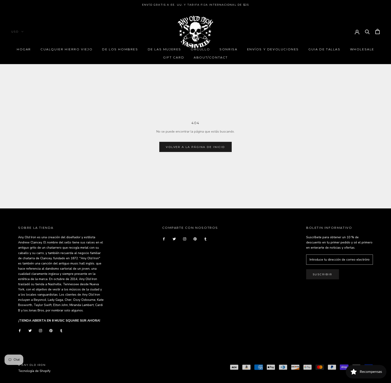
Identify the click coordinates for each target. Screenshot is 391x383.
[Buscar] (367, 31)
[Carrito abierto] (377, 31)
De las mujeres (164, 49)
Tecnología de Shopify (34, 371)
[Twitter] (30, 330)
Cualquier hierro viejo (67, 49)
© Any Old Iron (32, 365)
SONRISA (228, 49)
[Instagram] (40, 330)
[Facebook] (19, 330)
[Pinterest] (50, 330)
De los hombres (120, 49)
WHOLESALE (362, 49)
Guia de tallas (324, 49)
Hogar (24, 49)
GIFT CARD (173, 57)
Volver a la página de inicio (195, 147)
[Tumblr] (61, 330)
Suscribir (322, 274)
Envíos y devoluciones (273, 49)
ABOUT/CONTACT (211, 57)
